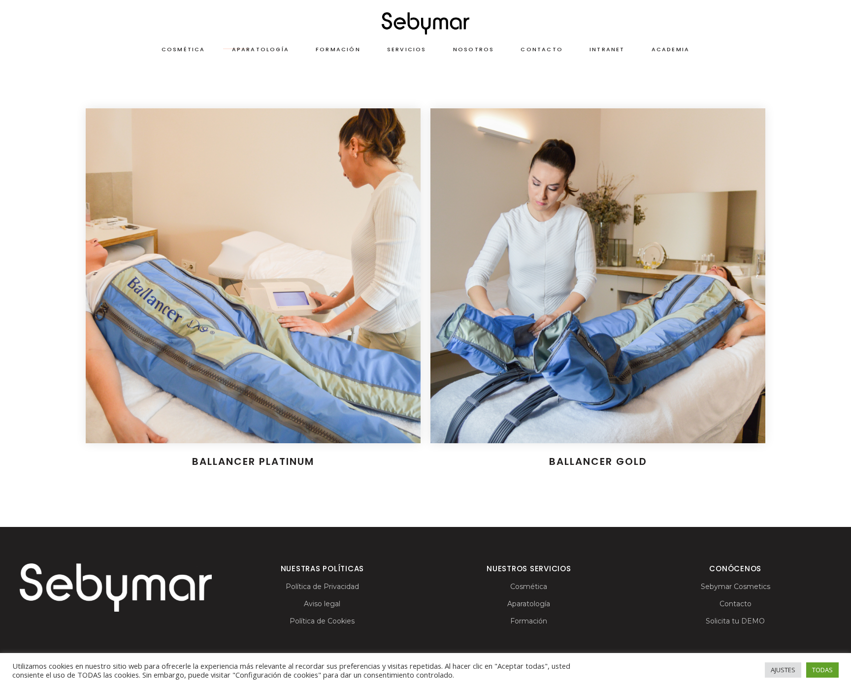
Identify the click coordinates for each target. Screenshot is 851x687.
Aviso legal (322, 603)
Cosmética (528, 586)
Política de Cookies (322, 621)
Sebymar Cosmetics (735, 586)
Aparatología (528, 603)
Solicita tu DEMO (735, 621)
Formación (528, 621)
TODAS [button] (822, 669)
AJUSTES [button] (783, 669)
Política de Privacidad (322, 586)
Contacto (736, 603)
